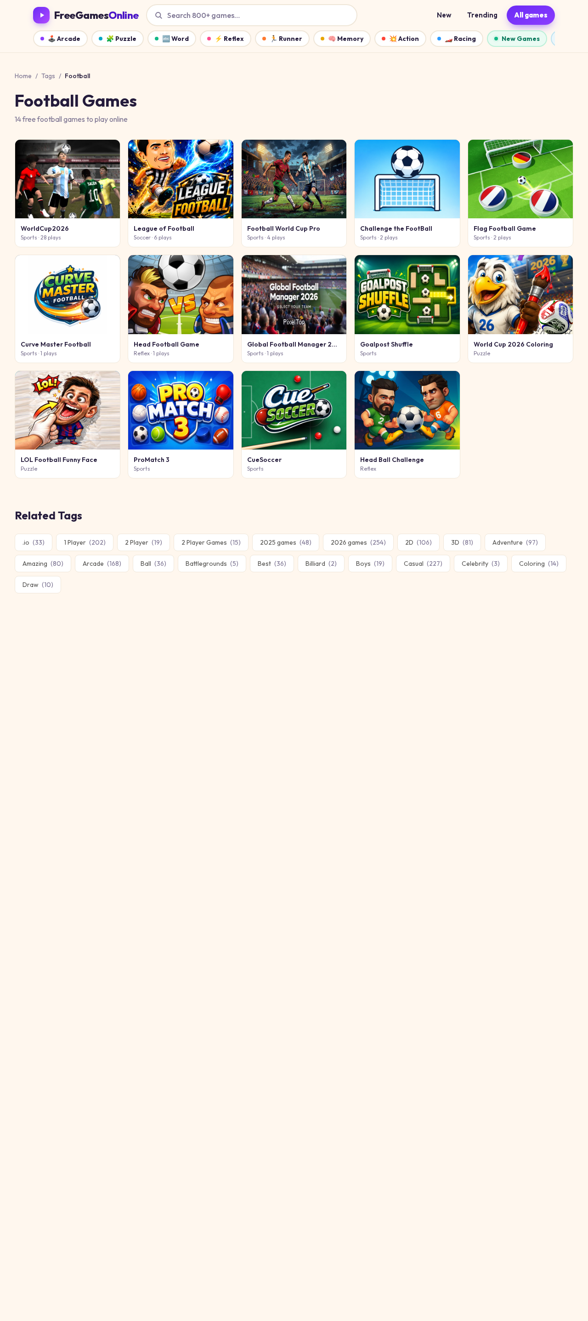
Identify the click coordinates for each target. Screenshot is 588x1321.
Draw (38, 585)
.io (34, 542)
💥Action (404, 38)
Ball (153, 563)
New (444, 15)
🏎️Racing (460, 38)
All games (531, 15)
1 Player (85, 542)
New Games (521, 38)
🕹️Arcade (64, 38)
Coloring (539, 563)
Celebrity (481, 563)
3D (462, 542)
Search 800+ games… (203, 15)
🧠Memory (345, 38)
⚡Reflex (229, 38)
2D (418, 542)
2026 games (358, 542)
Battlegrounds (212, 563)
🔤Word (175, 38)
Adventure (515, 542)
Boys (370, 563)
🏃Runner (286, 38)
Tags (48, 76)
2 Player (143, 542)
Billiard (321, 563)
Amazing (43, 563)
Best (272, 563)
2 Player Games (211, 542)
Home (23, 76)
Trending (482, 15)
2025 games (285, 542)
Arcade (102, 563)
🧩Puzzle (121, 38)
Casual (423, 563)
